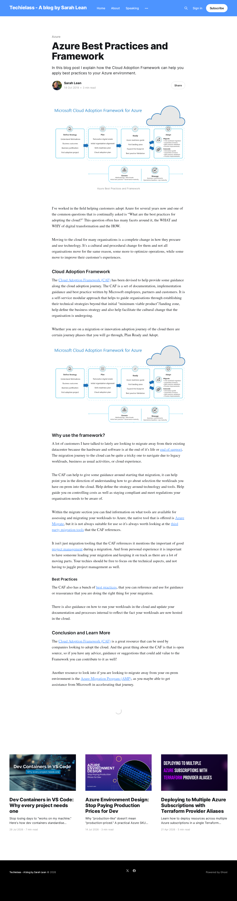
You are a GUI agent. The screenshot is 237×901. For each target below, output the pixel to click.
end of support (171, 449)
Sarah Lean (72, 83)
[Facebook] (134, 870)
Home (101, 8)
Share (178, 85)
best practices (106, 587)
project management (67, 548)
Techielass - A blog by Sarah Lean (47, 8)
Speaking (132, 8)
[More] (146, 8)
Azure (56, 36)
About (115, 8)
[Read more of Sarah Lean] (57, 85)
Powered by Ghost (217, 872)
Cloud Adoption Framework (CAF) (85, 279)
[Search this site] (186, 8)
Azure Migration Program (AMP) (106, 678)
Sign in (197, 8)
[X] (127, 870)
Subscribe (217, 8)
